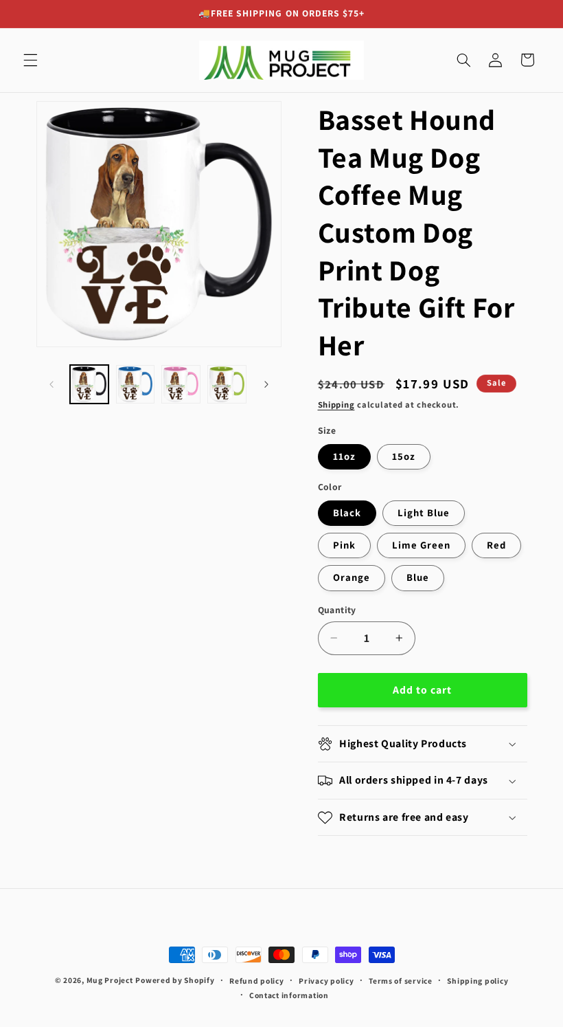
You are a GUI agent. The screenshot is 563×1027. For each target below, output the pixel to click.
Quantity (337, 610)
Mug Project (110, 980)
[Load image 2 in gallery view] (135, 384)
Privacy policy (326, 980)
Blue (417, 577)
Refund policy (256, 980)
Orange (351, 577)
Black (347, 512)
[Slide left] (51, 384)
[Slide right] (266, 384)
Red (496, 544)
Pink (344, 544)
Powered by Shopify (174, 980)
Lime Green (421, 544)
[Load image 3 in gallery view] (180, 384)
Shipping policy (477, 980)
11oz (344, 456)
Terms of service (401, 980)
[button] (30, 60)
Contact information (289, 995)
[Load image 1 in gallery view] (89, 384)
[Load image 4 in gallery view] (226, 384)
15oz (403, 456)
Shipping (336, 404)
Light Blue (424, 512)
